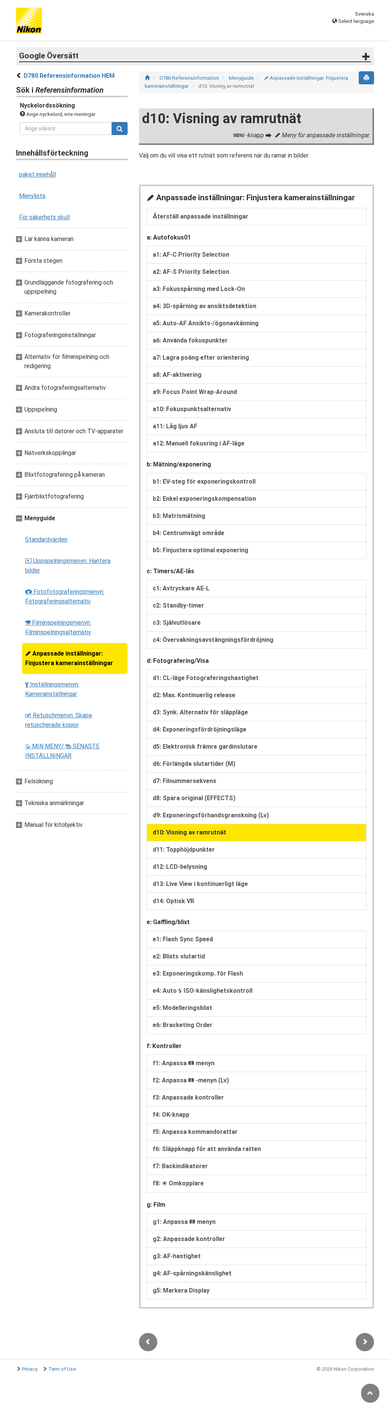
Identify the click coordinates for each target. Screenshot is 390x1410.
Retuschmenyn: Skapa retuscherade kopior (58, 720)
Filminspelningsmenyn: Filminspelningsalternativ (58, 627)
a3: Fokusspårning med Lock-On (199, 289)
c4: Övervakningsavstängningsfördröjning (213, 639)
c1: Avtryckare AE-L (181, 588)
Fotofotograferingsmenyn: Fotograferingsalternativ (64, 596)
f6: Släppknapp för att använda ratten (207, 1149)
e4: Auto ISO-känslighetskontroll (203, 990)
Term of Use (62, 1369)
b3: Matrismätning (179, 515)
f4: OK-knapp (171, 1114)
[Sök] (120, 128)
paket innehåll (37, 174)
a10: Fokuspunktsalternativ (192, 409)
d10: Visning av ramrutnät (189, 832)
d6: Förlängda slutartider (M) (194, 763)
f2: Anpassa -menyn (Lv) (191, 1080)
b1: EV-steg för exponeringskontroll (204, 481)
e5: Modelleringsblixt (182, 1007)
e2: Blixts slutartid (179, 956)
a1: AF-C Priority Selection (191, 254)
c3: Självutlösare (177, 622)
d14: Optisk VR (173, 901)
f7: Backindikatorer (180, 1166)
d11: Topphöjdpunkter (184, 849)
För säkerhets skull (44, 217)
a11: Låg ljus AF (175, 426)
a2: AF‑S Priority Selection (191, 271)
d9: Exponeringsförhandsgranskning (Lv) (211, 815)
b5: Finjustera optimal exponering (200, 550)
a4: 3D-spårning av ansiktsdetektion (204, 306)
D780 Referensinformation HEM (69, 75)
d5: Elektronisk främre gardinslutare (205, 746)
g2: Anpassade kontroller (189, 1239)
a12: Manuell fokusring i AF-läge (199, 443)
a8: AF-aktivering (177, 374)
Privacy (29, 1369)
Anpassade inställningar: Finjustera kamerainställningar (69, 658)
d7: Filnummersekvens (184, 781)
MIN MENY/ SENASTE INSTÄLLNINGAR (62, 751)
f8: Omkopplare (178, 1183)
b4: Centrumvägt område (188, 533)
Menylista (32, 195)
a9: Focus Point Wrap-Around (195, 392)
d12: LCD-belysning (180, 866)
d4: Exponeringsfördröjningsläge (199, 729)
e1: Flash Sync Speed (183, 939)
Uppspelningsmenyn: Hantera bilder (67, 565)
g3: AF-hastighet (177, 1256)
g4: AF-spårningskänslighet (192, 1273)
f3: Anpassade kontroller (188, 1097)
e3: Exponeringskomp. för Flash (198, 973)
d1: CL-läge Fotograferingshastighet (206, 678)
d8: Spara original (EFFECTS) (194, 798)
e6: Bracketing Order (183, 1025)
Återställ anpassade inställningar (200, 216)
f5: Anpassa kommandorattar (195, 1131)
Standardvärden (46, 539)
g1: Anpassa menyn (184, 1221)
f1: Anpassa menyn (183, 1063)
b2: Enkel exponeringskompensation (204, 498)
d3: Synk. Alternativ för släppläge (200, 712)
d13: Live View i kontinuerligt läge (200, 883)
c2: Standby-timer (178, 605)
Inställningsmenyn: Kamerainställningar (52, 689)
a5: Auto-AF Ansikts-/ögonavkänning (206, 323)
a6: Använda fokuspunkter (190, 340)
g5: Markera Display (181, 1290)
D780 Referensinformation (190, 78)
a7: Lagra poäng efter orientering (201, 357)
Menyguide (242, 78)
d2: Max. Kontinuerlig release (194, 695)
